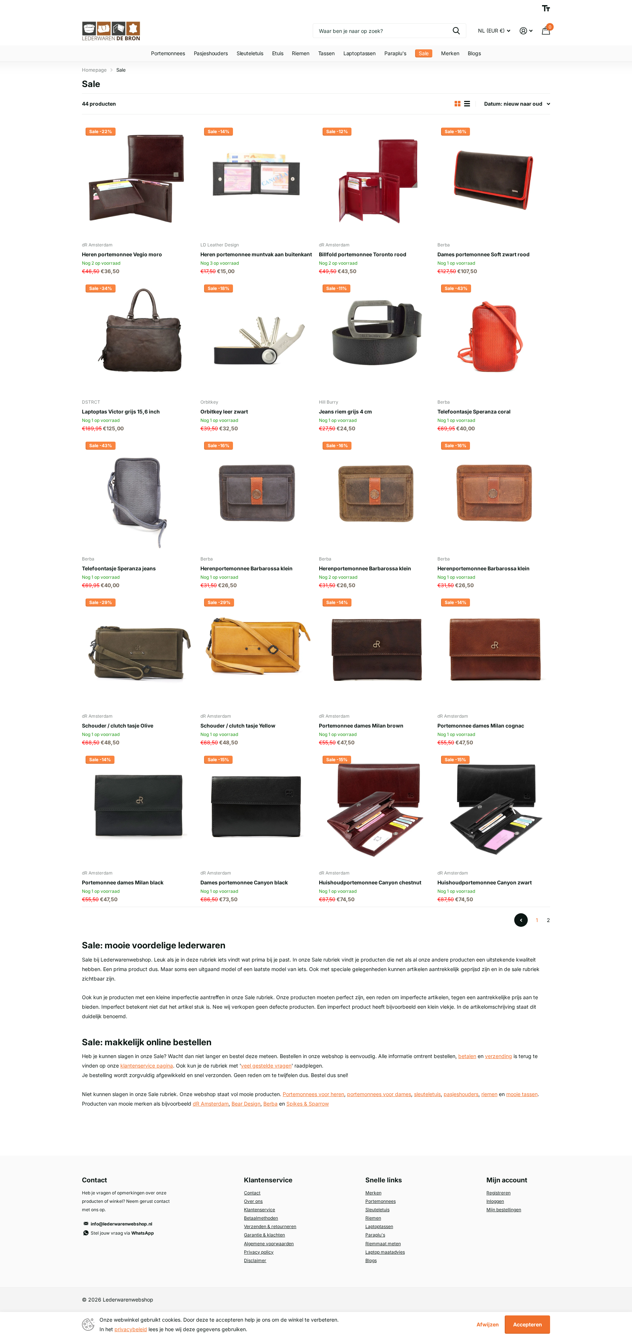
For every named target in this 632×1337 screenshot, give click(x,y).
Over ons (253, 1201)
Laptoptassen (359, 53)
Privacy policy (259, 1252)
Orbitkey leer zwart (224, 411)
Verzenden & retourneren (270, 1226)
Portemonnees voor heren (313, 1094)
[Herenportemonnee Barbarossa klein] (256, 494)
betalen (467, 1056)
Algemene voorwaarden (269, 1243)
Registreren (498, 1193)
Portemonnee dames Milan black (122, 882)
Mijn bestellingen (503, 1209)
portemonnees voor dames (379, 1094)
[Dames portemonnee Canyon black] (256, 808)
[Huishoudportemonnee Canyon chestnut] (375, 808)
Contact (252, 1193)
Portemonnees (168, 53)
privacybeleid (130, 1329)
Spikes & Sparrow (307, 1103)
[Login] (526, 31)
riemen (489, 1094)
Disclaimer (255, 1260)
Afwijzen (488, 1324)
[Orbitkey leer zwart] (256, 337)
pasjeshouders (461, 1094)
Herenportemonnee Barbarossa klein (246, 568)
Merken (450, 53)
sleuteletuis (427, 1094)
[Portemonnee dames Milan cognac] (493, 651)
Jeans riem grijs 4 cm (345, 411)
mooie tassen (522, 1094)
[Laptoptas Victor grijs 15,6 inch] (138, 337)
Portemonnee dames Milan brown (361, 725)
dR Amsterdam (211, 1103)
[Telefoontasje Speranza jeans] (138, 494)
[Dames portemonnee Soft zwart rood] (493, 180)
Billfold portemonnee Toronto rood (362, 254)
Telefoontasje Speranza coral (474, 411)
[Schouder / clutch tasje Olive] (138, 651)
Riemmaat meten (383, 1243)
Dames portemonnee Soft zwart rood (483, 254)
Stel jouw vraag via (122, 1233)
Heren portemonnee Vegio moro (122, 254)
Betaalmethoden (261, 1218)
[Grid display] (457, 104)
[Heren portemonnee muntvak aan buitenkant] (256, 180)
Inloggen (495, 1201)
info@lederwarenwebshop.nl (121, 1224)
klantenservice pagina (146, 1065)
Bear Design (246, 1103)
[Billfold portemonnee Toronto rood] (375, 180)
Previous (521, 920)
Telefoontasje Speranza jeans (119, 568)
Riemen (300, 53)
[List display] (467, 104)
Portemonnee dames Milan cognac (480, 725)
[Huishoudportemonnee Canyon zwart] (493, 808)
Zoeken (456, 30)
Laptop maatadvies (385, 1252)
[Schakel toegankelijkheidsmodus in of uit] (546, 8)
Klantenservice (259, 1209)
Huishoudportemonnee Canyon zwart (484, 882)
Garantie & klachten (264, 1235)
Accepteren (527, 1324)
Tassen (326, 53)
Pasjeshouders (211, 53)
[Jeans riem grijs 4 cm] (375, 337)
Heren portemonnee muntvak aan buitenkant (256, 254)
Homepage (94, 70)
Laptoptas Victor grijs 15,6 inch (121, 411)
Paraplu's (395, 53)
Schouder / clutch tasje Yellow (237, 725)
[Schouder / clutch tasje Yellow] (256, 651)
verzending (498, 1056)
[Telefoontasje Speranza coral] (493, 337)
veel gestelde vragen (266, 1065)
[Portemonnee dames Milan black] (138, 808)
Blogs (474, 53)
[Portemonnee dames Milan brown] (375, 651)
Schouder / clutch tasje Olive (117, 725)
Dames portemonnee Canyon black (244, 882)
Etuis (277, 53)
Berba (270, 1103)
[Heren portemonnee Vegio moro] (138, 180)
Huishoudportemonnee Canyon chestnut (370, 882)
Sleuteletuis (250, 53)
